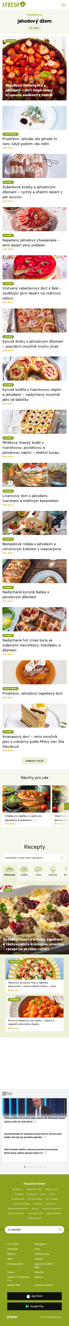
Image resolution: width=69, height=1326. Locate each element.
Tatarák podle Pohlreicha (18, 1209)
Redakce (38, 1277)
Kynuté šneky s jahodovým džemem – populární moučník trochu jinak (32, 344)
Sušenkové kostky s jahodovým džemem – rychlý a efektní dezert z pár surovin (32, 192)
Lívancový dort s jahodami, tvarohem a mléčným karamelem (30, 498)
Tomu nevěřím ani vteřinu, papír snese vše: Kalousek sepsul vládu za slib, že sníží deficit (34, 1120)
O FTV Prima (13, 1244)
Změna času (32, 1194)
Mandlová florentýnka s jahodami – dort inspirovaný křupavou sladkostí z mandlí (29, 90)
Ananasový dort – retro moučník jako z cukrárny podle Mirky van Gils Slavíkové (33, 741)
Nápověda (39, 1272)
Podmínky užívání (15, 1264)
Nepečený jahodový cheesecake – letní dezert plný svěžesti (31, 242)
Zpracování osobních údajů (43, 1265)
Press (37, 1249)
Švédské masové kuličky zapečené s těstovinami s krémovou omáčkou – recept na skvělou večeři (33, 944)
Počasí (52, 1194)
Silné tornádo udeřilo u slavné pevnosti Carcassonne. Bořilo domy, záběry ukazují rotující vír (31, 1151)
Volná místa (12, 1249)
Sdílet (33, 29)
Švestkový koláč (34, 1218)
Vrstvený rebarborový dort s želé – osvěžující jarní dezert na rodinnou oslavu (31, 293)
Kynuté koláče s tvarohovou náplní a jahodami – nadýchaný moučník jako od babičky (31, 394)
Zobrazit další (34, 761)
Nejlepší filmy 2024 (33, 1189)
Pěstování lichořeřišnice (51, 1209)
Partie (43, 1194)
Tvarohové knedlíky (35, 1213)
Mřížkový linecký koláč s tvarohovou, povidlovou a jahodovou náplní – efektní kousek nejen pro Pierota (31, 447)
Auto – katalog (52, 1199)
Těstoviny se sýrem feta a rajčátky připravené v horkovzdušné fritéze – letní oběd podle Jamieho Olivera (32, 986)
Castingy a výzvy (41, 1254)
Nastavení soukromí (43, 1285)
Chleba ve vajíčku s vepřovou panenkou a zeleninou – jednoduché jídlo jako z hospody (24, 818)
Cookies (11, 1272)
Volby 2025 (37, 1204)
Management (40, 1244)
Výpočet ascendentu (16, 1213)
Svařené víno (50, 1204)
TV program (19, 1194)
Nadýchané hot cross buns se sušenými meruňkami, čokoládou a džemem (31, 645)
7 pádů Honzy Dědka (21, 1204)
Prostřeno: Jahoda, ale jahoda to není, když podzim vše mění (29, 141)
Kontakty (38, 1259)
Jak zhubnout (17, 1189)
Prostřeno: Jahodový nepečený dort (32, 693)
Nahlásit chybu (14, 1285)
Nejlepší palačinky (54, 1213)
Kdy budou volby (17, 1199)
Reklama (11, 1254)
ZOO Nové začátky (35, 1199)
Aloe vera (35, 1209)
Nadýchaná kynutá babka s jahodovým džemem (25, 594)
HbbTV (10, 1259)
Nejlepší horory (51, 1189)
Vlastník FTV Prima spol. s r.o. (18, 1279)
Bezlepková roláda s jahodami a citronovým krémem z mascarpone (31, 546)
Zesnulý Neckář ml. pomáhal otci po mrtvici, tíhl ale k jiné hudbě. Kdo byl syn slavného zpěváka (33, 1136)
